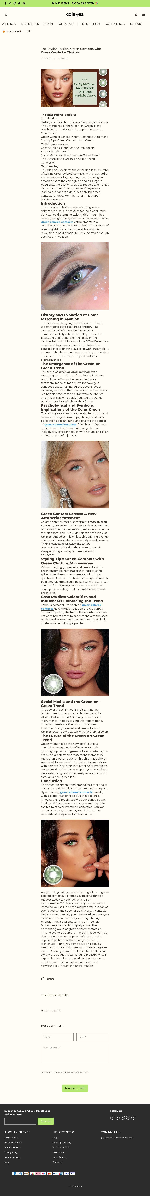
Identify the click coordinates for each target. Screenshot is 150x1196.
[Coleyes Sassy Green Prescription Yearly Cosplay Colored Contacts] (75, 853)
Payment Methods (13, 1142)
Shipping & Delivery (61, 1142)
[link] (65, 24)
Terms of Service (12, 1147)
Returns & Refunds (61, 1147)
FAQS (55, 1138)
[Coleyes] (75, 276)
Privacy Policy (10, 1152)
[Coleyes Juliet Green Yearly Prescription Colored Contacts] (75, 662)
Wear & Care (58, 1152)
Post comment (75, 1088)
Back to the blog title (55, 995)
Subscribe (46, 1121)
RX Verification (59, 1157)
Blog (6, 1162)
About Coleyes (11, 1138)
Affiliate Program (12, 1157)
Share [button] (50, 978)
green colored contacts (60, 424)
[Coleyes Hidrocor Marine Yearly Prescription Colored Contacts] (75, 474)
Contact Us (57, 1162)
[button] (6, 15)
